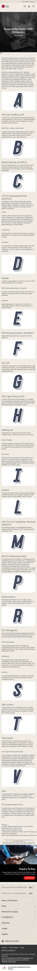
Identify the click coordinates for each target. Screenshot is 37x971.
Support (5, 934)
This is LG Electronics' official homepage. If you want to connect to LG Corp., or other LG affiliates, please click (17, 959)
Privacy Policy (13, 947)
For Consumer (25, 1)
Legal (22, 947)
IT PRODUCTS (7, 917)
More (30, 887)
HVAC (4, 906)
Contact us (32, 1)
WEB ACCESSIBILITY (8, 950)
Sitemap (4, 947)
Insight (4, 928)
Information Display (10, 911)
